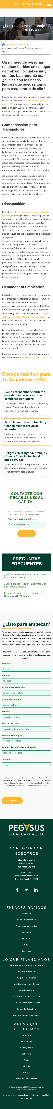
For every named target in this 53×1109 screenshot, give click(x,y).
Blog (26, 944)
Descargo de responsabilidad (16, 1095)
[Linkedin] (36, 890)
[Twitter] (26, 890)
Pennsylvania (26, 1047)
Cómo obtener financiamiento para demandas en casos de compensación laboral (24, 395)
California (26, 1054)
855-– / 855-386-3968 (35, 357)
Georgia (26, 1072)
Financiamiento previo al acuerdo (26, 965)
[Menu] (49, 4)
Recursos (26, 938)
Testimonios (26, 932)
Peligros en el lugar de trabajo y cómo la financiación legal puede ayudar (25, 456)
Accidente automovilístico (26, 984)
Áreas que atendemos (26, 1078)
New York (26, 1035)
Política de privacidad (40, 1095)
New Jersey (26, 1041)
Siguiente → (26, 533)
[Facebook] (17, 890)
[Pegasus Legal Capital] (26, 829)
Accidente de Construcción (26, 996)
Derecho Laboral (26, 990)
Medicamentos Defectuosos (26, 1002)
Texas (26, 1060)
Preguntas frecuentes (16, 44)
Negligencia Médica (26, 977)
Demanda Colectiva (26, 1009)
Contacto (26, 951)
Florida (26, 1066)
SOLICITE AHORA (12, 800)
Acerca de (27, 913)
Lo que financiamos (26, 919)
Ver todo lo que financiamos (26, 1015)
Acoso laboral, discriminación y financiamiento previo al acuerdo (25, 425)
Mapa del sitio (26, 1098)
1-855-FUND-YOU (27, 4)
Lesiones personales (26, 971)
